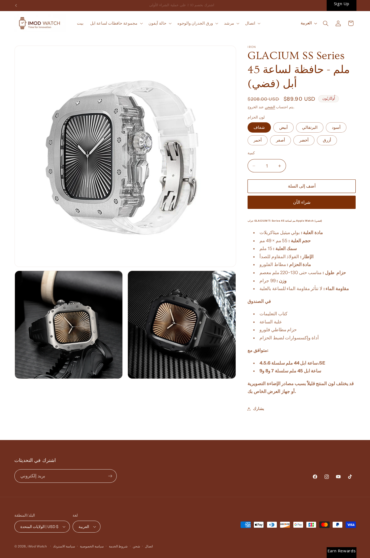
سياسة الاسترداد (64, 546)
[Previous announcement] (16, 5)
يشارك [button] (258, 408)
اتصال (149, 546)
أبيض (283, 127)
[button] (116, 23)
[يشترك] (110, 475)
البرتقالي (309, 127)
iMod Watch (37, 546)
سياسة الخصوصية (92, 546)
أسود (336, 127)
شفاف (259, 127)
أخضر (304, 140)
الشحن (270, 107)
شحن (136, 546)
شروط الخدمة (118, 546)
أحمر (258, 140)
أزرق (327, 140)
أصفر (280, 140)
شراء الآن (301, 202)
